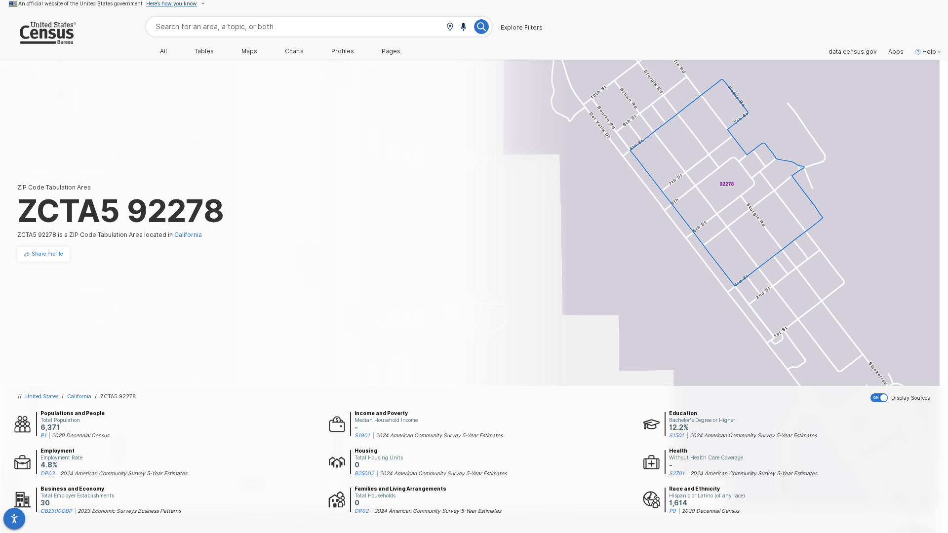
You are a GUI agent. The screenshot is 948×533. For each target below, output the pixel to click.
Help (929, 51)
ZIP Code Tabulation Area (54, 187)
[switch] (907, 397)
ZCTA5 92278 (118, 396)
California (79, 396)
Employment (57, 451)
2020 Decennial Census (80, 435)
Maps (249, 51)
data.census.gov (853, 51)
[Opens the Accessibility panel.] (14, 519)
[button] (449, 27)
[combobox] (319, 26)
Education (683, 413)
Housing (366, 451)
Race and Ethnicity (694, 489)
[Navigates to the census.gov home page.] (38, 40)
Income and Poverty (381, 413)
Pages (391, 51)
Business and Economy (72, 489)
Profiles (342, 51)
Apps (896, 51)
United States (41, 396)
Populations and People (72, 413)
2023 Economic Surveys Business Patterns (129, 511)
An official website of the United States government (80, 3)
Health (678, 451)
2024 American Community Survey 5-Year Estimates (439, 435)
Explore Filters (522, 27)
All (163, 51)
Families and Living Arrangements (400, 489)
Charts (294, 51)
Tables (204, 51)
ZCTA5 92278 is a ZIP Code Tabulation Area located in (109, 234)
